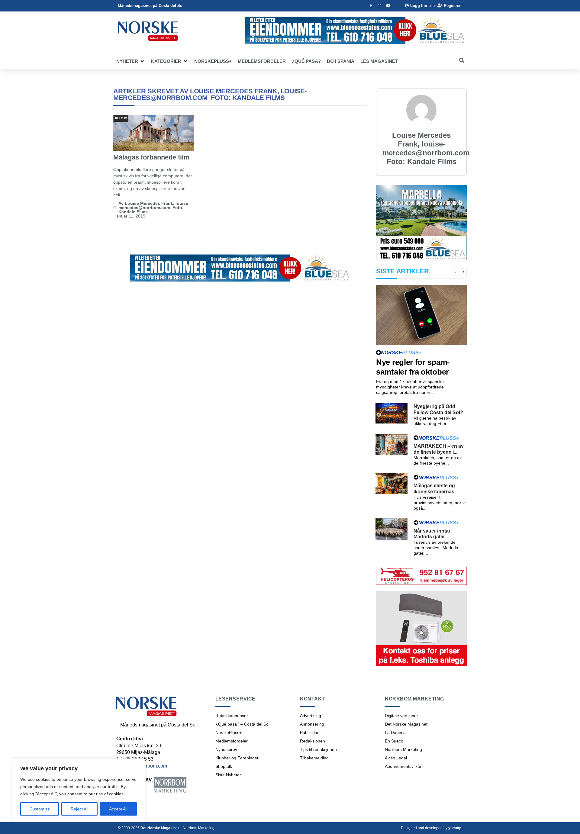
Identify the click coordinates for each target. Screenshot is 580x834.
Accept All (118, 809)
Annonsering (312, 724)
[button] (130, 61)
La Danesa (395, 732)
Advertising (310, 715)
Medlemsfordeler (231, 741)
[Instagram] (379, 5)
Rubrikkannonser (231, 715)
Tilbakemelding (314, 757)
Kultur (121, 118)
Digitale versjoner (401, 715)
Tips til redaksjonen (318, 749)
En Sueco (394, 741)
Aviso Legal (396, 757)
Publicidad (310, 732)
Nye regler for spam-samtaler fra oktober (413, 367)
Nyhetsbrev (226, 749)
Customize (40, 809)
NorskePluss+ (228, 732)
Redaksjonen (312, 741)
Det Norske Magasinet (406, 724)
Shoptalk (223, 766)
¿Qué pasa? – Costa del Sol (242, 724)
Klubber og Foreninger (237, 757)
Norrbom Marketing (403, 749)
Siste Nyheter (228, 774)
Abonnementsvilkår (403, 766)
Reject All (79, 809)
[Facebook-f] (371, 5)
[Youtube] (388, 5)
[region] (78, 790)
